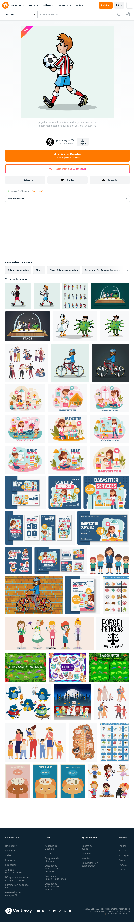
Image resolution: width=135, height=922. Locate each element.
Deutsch (120, 860)
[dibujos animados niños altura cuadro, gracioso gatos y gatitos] (83, 742)
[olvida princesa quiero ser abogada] (112, 633)
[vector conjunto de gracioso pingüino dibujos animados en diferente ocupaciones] (28, 702)
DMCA (47, 853)
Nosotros (85, 858)
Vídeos (47, 5)
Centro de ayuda (85, 847)
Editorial (63, 5)
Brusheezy (11, 845)
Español (120, 850)
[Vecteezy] (5, 5)
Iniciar (119, 5)
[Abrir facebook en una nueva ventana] (38, 911)
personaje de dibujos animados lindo (106, 270)
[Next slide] (122, 270)
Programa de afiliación (51, 859)
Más (78, 5)
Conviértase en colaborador (88, 864)
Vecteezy (10, 850)
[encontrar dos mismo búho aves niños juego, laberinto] (67, 667)
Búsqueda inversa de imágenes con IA (16, 879)
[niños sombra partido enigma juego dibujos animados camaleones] (109, 667)
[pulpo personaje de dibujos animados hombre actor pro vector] (114, 326)
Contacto (85, 853)
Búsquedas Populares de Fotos (51, 878)
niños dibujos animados (64, 270)
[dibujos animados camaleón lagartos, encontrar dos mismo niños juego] (25, 667)
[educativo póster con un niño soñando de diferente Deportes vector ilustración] (17, 781)
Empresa (10, 860)
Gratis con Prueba (67, 155)
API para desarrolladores (14, 871)
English (120, 845)
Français (120, 864)
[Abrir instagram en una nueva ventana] (43, 911)
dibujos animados (18, 270)
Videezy (9, 855)
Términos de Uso (95, 911)
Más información (16, 198)
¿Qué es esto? (37, 191)
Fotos (32, 5)
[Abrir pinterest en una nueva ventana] (54, 911)
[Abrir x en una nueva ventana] (65, 911)
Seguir (83, 143)
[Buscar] (119, 14)
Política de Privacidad (117, 911)
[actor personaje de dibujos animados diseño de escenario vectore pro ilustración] (27, 326)
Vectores (16, 5)
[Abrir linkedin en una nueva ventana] (49, 911)
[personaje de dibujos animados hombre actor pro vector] (75, 326)
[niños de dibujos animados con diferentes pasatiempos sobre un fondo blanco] (108, 781)
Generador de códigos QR (13, 894)
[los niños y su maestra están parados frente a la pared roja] (72, 702)
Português (121, 855)
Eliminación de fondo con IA (13, 886)
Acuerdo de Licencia (50, 847)
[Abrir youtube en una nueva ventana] (70, 911)
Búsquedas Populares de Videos (51, 889)
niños (39, 270)
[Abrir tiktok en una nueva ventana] (59, 911)
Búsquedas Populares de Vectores (51, 868)
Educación (11, 864)
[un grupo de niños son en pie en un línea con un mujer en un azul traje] (109, 560)
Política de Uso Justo (114, 913)
